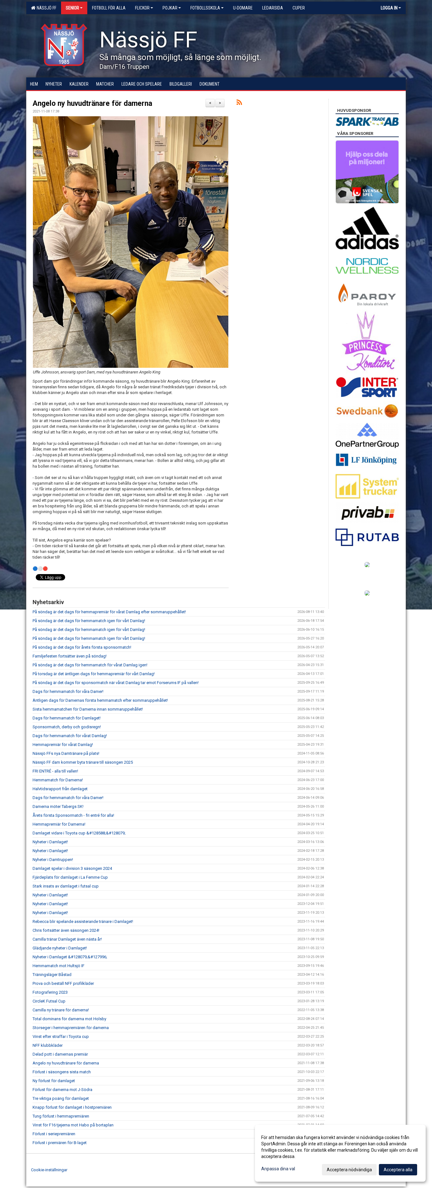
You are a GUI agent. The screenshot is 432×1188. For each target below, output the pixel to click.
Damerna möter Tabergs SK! (58, 806)
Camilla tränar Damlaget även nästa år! (67, 939)
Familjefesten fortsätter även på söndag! (70, 656)
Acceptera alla (398, 1169)
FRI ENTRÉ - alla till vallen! (55, 771)
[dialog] (340, 1153)
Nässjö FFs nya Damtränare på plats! (66, 753)
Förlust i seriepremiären (54, 1133)
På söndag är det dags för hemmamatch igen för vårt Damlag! (89, 620)
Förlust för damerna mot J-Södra (62, 1089)
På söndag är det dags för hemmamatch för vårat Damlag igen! (90, 665)
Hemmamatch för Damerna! (58, 780)
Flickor (142, 7)
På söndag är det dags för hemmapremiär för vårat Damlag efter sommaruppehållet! (109, 611)
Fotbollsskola (205, 7)
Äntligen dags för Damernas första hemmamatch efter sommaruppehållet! (100, 700)
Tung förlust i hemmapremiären (61, 1116)
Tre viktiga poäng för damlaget (61, 1098)
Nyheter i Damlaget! (50, 841)
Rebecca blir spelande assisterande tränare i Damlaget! (83, 921)
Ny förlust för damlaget (54, 1080)
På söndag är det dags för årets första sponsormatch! (82, 647)
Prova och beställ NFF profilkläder (63, 983)
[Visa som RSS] (239, 103)
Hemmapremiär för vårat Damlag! (63, 744)
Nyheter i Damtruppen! (53, 859)
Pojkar (170, 7)
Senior (72, 7)
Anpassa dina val (278, 1168)
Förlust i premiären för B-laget (60, 1142)
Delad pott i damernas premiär (60, 1054)
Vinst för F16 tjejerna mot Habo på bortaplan (73, 1125)
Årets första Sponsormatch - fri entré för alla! (73, 815)
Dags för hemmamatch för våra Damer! (68, 691)
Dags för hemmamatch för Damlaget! (67, 718)
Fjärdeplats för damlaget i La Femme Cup (70, 877)
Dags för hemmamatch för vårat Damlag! (70, 735)
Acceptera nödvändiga (349, 1169)
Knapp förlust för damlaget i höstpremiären (72, 1107)
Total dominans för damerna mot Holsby (69, 1018)
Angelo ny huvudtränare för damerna (92, 103)
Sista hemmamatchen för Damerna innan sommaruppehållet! (88, 709)
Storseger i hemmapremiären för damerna (71, 1027)
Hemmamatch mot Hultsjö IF (58, 965)
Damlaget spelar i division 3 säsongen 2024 (72, 868)
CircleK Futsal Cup (49, 1001)
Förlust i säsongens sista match (62, 1072)
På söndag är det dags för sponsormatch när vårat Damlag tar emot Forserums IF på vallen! (116, 682)
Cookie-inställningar (49, 1169)
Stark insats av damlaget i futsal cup (66, 886)
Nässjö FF (45, 7)
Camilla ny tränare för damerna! (61, 1010)
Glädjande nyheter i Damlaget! (60, 948)
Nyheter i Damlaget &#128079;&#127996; (70, 957)
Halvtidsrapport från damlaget (60, 788)
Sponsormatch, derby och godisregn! (67, 726)
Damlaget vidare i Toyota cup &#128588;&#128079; (79, 833)
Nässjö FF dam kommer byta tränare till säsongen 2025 (83, 762)
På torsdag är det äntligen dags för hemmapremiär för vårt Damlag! (94, 673)
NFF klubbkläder (48, 1045)
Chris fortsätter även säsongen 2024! (66, 930)
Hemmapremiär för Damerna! (59, 824)
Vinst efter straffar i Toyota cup (61, 1036)
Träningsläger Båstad (52, 974)
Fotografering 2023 (50, 992)
